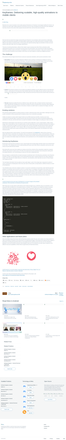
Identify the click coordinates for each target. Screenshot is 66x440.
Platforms (12, 5)
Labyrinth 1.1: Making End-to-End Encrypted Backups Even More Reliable (52, 318)
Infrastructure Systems (20, 5)
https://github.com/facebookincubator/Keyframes (13, 275)
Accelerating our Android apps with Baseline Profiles (53, 336)
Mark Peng (6, 22)
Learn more (31, 407)
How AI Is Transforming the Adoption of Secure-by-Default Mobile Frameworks (32, 337)
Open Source (5, 5)
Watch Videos (60, 5)
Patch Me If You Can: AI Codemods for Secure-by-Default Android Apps (11, 336)
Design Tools (7, 286)
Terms (45, 438)
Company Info (46, 426)
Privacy (51, 438)
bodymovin (37, 132)
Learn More (50, 399)
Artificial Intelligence (52, 5)
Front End (12, 286)
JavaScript (16, 286)
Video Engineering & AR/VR (41, 5)
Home (45, 424)
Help (64, 438)
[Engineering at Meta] (7, 2)
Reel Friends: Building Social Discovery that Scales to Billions (31, 318)
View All (61, 301)
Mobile (20, 286)
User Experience (30, 286)
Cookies (58, 438)
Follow (30, 387)
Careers (45, 428)
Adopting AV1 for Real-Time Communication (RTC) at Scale (10, 318)
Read (30, 392)
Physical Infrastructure (30, 5)
